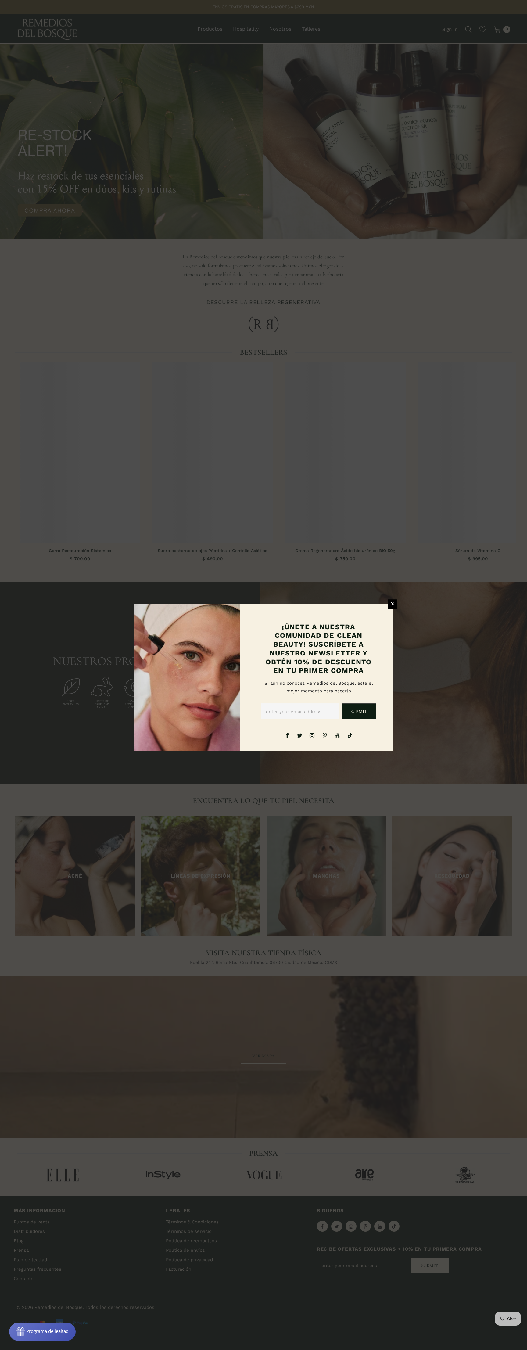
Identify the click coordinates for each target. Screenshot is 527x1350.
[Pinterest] (324, 735)
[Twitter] (299, 735)
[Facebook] (287, 735)
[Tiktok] (349, 735)
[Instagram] (312, 735)
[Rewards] (42, 1332)
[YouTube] (337, 735)
